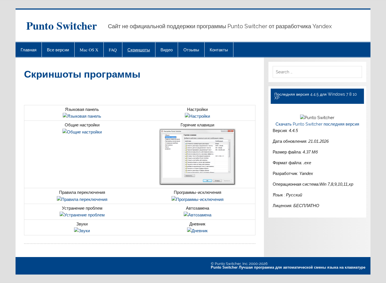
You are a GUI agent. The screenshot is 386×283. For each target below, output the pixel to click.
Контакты (219, 49)
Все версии (58, 49)
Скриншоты (138, 49)
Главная (28, 49)
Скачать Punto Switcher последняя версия (317, 124)
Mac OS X (89, 49)
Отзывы (191, 49)
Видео (167, 49)
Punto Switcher (61, 25)
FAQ (113, 49)
